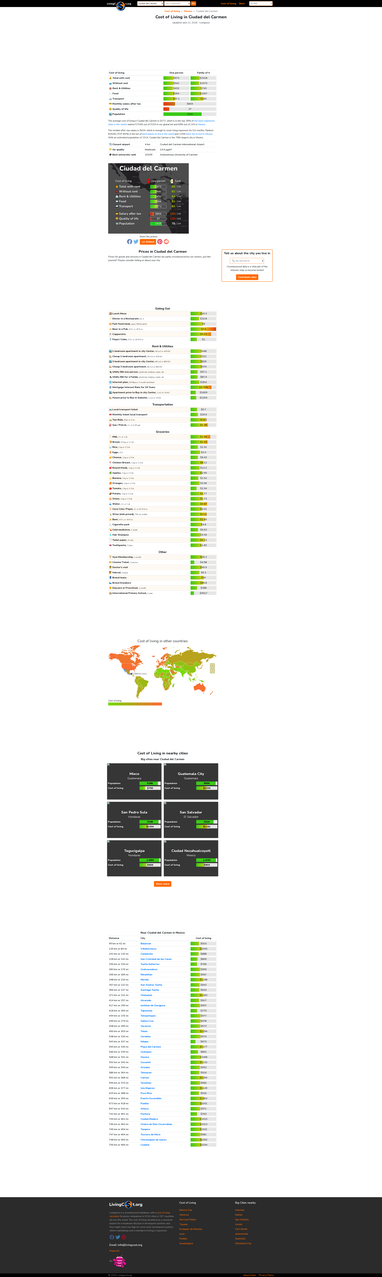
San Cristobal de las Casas (156, 959)
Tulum (144, 1031)
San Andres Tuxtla (151, 985)
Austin (238, 1224)
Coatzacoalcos (149, 969)
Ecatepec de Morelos (190, 1229)
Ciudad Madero (149, 1119)
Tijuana (183, 1224)
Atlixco (145, 1108)
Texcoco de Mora (150, 1134)
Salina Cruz (147, 1021)
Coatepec (146, 1052)
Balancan (146, 943)
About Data (249, 1275)
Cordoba (145, 1036)
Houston (239, 1210)
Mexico (201, 124)
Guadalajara (186, 1243)
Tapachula (146, 1010)
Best (242, 3)
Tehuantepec (148, 1015)
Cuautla (145, 1144)
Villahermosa (148, 948)
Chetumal (146, 995)
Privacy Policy (266, 1275)
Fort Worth (241, 1229)
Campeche (147, 954)
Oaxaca (145, 1057)
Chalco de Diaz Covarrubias (156, 1124)
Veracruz (146, 1026)
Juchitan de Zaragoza (153, 1005)
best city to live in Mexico (199, 134)
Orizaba (145, 1067)
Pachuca (145, 1114)
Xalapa (144, 1041)
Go (193, 3)
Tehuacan (146, 1072)
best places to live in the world (158, 134)
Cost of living (228, 3)
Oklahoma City (243, 1243)
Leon (182, 1234)
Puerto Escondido (151, 1098)
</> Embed (148, 241)
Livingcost (204, 22)
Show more (162, 884)
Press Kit (114, 1251)
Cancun (145, 1077)
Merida (145, 979)
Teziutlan (146, 1083)
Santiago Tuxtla (150, 990)
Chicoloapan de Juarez (154, 1139)
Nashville (240, 1238)
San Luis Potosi (187, 1219)
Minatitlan (146, 974)
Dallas (238, 1214)
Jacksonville (241, 1234)
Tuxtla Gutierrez (150, 964)
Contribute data (247, 277)
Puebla (145, 1103)
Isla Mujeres (148, 1088)
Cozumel (146, 1062)
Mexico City (185, 1210)
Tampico (145, 1129)
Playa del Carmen (151, 1046)
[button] (129, 241)
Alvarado (146, 1000)
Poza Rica (146, 1093)
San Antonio (242, 1219)
